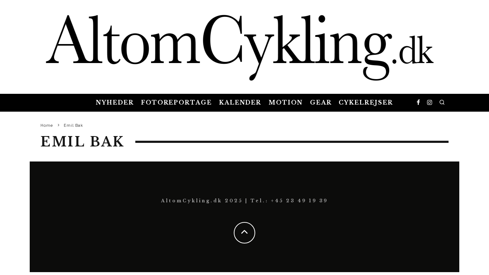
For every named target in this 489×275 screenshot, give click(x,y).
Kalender (240, 102)
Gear (321, 102)
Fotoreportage (176, 102)
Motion (285, 102)
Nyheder (115, 102)
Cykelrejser (366, 102)
